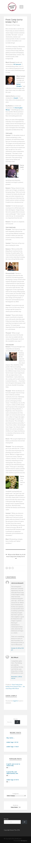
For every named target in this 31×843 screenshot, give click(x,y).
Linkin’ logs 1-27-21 (12, 742)
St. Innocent (17, 64)
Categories (15, 793)
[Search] (17, 722)
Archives (15, 805)
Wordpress (24, 840)
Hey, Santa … (10, 738)
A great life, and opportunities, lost (12, 772)
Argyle (16, 98)
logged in (15, 700)
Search (15, 719)
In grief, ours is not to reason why (13, 764)
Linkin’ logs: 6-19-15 (12, 780)
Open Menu (21, 7)
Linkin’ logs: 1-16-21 (12, 746)
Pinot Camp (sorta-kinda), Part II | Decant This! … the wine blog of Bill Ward (15, 686)
